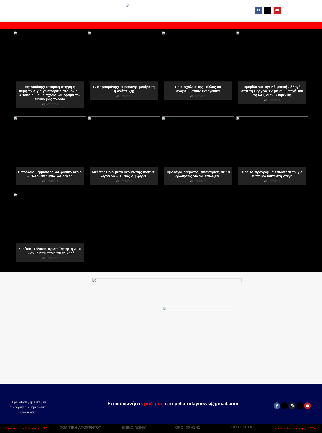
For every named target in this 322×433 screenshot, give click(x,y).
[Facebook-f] (277, 405)
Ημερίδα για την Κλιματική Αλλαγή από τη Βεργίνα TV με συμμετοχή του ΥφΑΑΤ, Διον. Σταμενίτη (272, 91)
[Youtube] (277, 10)
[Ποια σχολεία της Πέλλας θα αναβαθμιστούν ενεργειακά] (198, 58)
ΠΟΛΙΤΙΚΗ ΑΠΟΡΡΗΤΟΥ (80, 427)
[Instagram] (292, 405)
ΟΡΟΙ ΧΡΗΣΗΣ (187, 427)
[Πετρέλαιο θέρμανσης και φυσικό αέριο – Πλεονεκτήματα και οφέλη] (50, 143)
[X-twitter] (267, 10)
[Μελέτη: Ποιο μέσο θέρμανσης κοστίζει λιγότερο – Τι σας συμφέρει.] (124, 143)
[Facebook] (258, 10)
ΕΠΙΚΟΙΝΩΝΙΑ (134, 427)
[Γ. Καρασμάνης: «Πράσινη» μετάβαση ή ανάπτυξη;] (124, 58)
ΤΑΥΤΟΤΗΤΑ (241, 427)
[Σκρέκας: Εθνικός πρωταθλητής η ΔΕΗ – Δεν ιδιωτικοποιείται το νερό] (50, 220)
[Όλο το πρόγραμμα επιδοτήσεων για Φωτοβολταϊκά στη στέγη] (272, 143)
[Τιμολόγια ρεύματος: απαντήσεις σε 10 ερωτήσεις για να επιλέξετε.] (198, 143)
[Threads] (299, 405)
